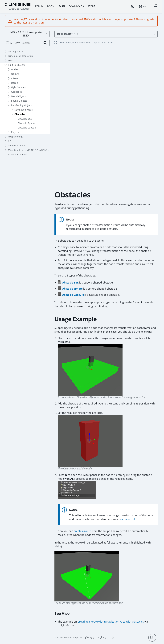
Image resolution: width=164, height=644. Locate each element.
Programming (15, 136)
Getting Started (16, 51)
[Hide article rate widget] (113, 637)
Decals (14, 82)
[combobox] (142, 6)
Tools (11, 60)
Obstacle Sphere (26, 123)
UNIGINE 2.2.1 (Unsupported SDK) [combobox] (25, 34)
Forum (39, 6)
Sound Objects (19, 100)
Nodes (14, 69)
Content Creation (17, 145)
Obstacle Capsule (27, 127)
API (9, 141)
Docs (50, 6)
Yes (91, 638)
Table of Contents (17, 154)
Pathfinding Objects (21, 105)
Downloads (76, 6)
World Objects (18, 96)
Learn (61, 6)
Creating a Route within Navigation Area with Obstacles (111, 621)
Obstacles (19, 114)
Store (91, 6)
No (104, 638)
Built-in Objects (16, 64)
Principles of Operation (20, 55)
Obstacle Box (25, 118)
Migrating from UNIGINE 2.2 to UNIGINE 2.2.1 (29, 150)
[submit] (45, 43)
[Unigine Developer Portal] (17, 7)
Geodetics (16, 91)
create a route (82, 531)
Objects (15, 73)
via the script (127, 519)
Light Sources (18, 87)
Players (15, 132)
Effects (14, 78)
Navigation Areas (23, 109)
